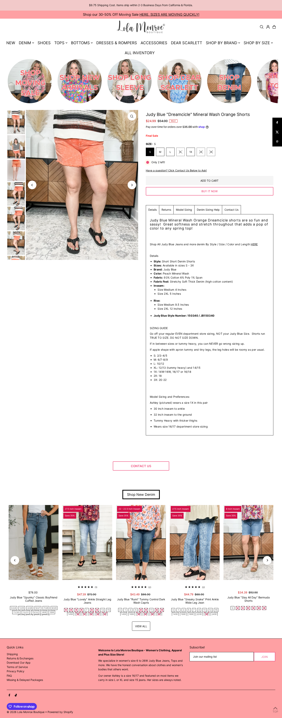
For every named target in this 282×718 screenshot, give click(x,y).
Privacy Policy (15, 671)
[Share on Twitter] (277, 132)
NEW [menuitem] (10, 43)
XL (180, 151)
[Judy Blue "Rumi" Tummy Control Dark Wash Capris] (141, 542)
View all (141, 626)
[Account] (268, 27)
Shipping (12, 654)
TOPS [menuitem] (59, 43)
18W (191, 614)
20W (199, 614)
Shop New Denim (141, 495)
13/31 (26, 612)
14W (43, 612)
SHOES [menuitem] (44, 43)
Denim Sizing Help (208, 209)
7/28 (46, 608)
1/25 (21, 608)
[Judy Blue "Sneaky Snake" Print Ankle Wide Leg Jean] (195, 542)
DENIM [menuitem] (25, 43)
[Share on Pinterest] (277, 141)
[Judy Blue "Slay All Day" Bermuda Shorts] (248, 542)
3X (211, 151)
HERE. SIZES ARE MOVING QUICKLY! (169, 14)
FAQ (9, 675)
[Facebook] (9, 695)
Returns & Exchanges (20, 658)
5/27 (37, 608)
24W (214, 614)
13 (102, 609)
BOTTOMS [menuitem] (80, 43)
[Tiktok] (16, 695)
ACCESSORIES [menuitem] (154, 43)
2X (200, 151)
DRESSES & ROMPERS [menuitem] (116, 43)
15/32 (35, 612)
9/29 (54, 608)
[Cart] (274, 27)
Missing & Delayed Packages (25, 679)
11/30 (16, 612)
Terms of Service (17, 667)
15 (108, 609)
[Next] (132, 185)
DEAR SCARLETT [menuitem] (186, 43)
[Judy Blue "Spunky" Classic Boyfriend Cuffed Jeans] (34, 542)
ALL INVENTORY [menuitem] (140, 53)
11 (151, 609)
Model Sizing (184, 209)
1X (190, 151)
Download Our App (19, 662)
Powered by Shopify (60, 712)
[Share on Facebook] (277, 122)
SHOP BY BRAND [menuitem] (221, 43)
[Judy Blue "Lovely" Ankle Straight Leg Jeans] (87, 542)
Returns (166, 209)
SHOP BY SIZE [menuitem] (257, 43)
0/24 (13, 608)
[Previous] (32, 185)
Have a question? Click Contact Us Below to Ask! (176, 170)
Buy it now (209, 191)
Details (152, 209)
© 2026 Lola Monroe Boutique (26, 712)
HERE (254, 244)
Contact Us (231, 209)
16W (51, 612)
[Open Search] (261, 27)
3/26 (29, 608)
